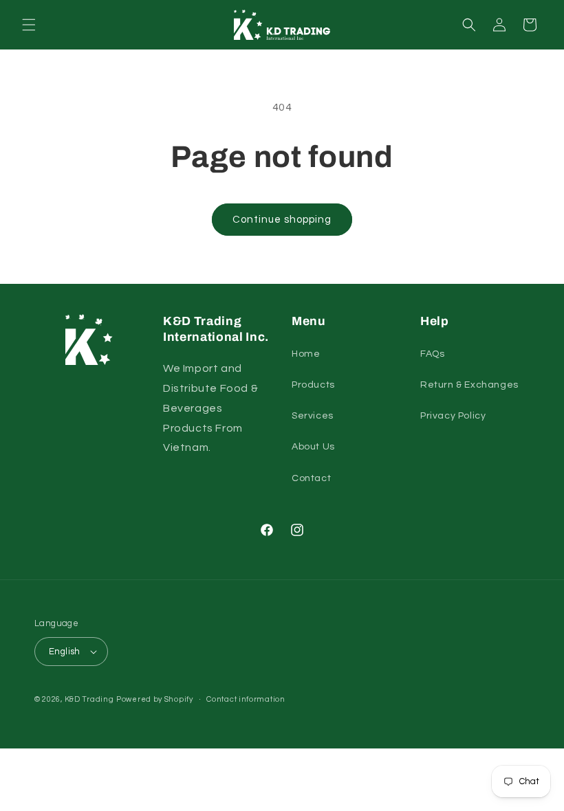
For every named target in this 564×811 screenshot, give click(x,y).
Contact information (245, 699)
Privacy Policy (453, 416)
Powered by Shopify (154, 699)
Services (313, 416)
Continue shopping (282, 219)
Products (313, 385)
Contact (311, 478)
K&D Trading (89, 699)
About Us (313, 447)
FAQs (432, 354)
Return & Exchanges (469, 385)
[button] (29, 25)
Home (306, 354)
